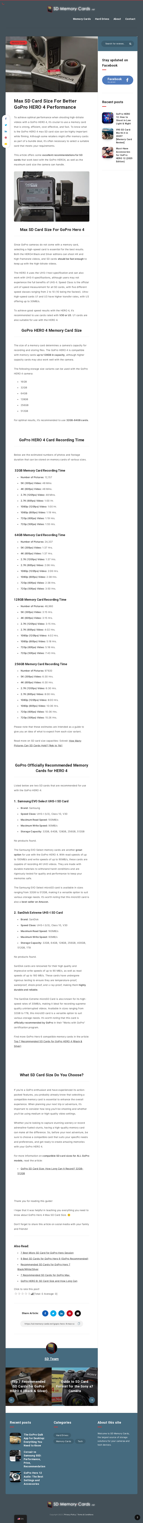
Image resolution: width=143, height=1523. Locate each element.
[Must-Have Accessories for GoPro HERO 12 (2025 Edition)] (107, 152)
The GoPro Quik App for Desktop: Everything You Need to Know (34, 1440)
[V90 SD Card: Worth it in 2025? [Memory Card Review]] (107, 133)
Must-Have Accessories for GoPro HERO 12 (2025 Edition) (124, 155)
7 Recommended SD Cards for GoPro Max (45, 1275)
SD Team (52, 1359)
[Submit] (130, 44)
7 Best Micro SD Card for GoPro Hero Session (47, 1252)
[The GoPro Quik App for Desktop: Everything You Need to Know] (15, 1438)
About (117, 18)
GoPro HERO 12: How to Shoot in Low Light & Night (123, 119)
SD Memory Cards (119, 1433)
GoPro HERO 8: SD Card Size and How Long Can (49, 1281)
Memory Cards (82, 18)
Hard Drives (102, 18)
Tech (80, 1441)
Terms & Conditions (85, 1515)
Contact (130, 18)
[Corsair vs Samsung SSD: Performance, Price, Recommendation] (15, 1455)
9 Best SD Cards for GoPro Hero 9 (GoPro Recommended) (54, 1258)
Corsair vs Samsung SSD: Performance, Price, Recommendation (34, 1459)
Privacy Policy (70, 1515)
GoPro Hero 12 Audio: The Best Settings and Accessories (33, 1478)
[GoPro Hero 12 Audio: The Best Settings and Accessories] (15, 1476)
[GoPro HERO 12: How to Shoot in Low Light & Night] (107, 118)
